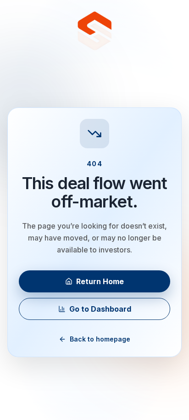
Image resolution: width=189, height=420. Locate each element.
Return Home (100, 281)
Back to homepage (100, 339)
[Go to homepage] (94, 31)
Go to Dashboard (100, 309)
